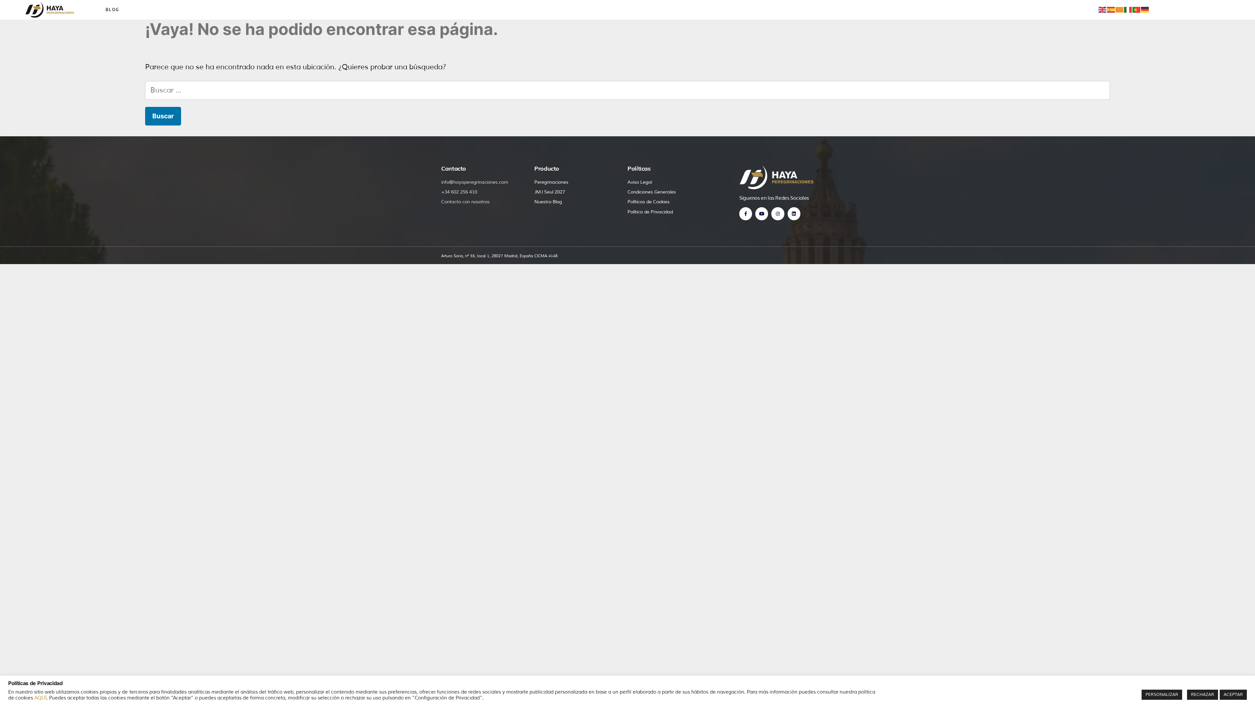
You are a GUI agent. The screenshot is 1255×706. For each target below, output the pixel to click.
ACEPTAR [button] (1233, 694)
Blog (113, 9)
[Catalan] (1119, 9)
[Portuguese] (1136, 9)
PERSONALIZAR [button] (1162, 694)
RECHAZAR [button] (1202, 694)
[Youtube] (761, 213)
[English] (1102, 9)
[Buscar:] (627, 90)
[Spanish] (1111, 9)
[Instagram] (777, 213)
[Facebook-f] (745, 213)
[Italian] (1128, 9)
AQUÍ (40, 698)
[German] (1145, 9)
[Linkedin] (794, 213)
